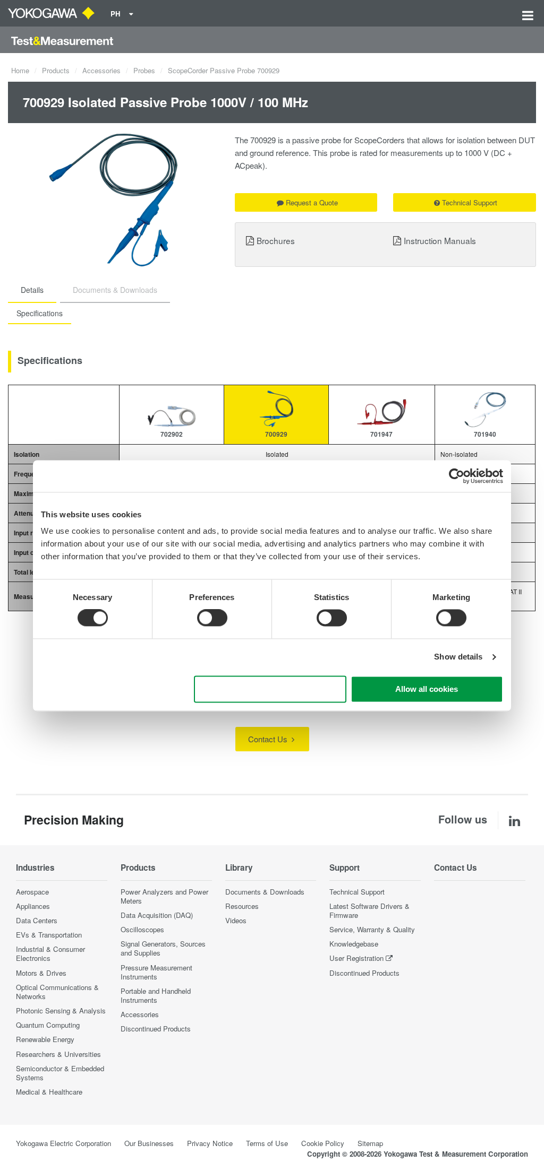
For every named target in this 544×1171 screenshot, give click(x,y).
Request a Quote (312, 202)
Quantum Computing (48, 1025)
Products (56, 70)
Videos (235, 920)
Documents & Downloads (264, 892)
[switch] (212, 618)
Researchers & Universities (58, 1054)
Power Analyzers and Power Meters (164, 896)
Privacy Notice (210, 1143)
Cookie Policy (322, 1143)
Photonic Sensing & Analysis (61, 1010)
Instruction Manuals (440, 240)
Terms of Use (267, 1143)
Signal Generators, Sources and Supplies (163, 948)
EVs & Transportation (49, 935)
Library (239, 867)
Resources (242, 906)
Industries (35, 867)
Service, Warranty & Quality (372, 929)
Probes (144, 70)
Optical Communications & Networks (57, 991)
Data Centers (36, 920)
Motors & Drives (41, 973)
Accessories (101, 70)
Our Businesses (149, 1143)
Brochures (276, 240)
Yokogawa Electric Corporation (63, 1143)
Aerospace (32, 892)
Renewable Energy (45, 1039)
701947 (381, 434)
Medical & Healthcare (49, 1092)
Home (20, 70)
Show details (458, 657)
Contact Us (269, 738)
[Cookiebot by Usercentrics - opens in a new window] (456, 476)
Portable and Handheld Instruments (156, 995)
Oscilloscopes (142, 929)
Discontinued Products (156, 1028)
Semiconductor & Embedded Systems (60, 1072)
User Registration (356, 958)
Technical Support (469, 202)
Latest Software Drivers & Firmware (369, 910)
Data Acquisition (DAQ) (157, 915)
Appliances (33, 906)
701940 (485, 434)
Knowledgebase (353, 944)
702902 (171, 434)
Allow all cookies (426, 688)
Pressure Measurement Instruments (156, 972)
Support (344, 867)
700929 (276, 434)
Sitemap (370, 1143)
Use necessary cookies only (270, 688)
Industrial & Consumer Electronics (50, 953)
